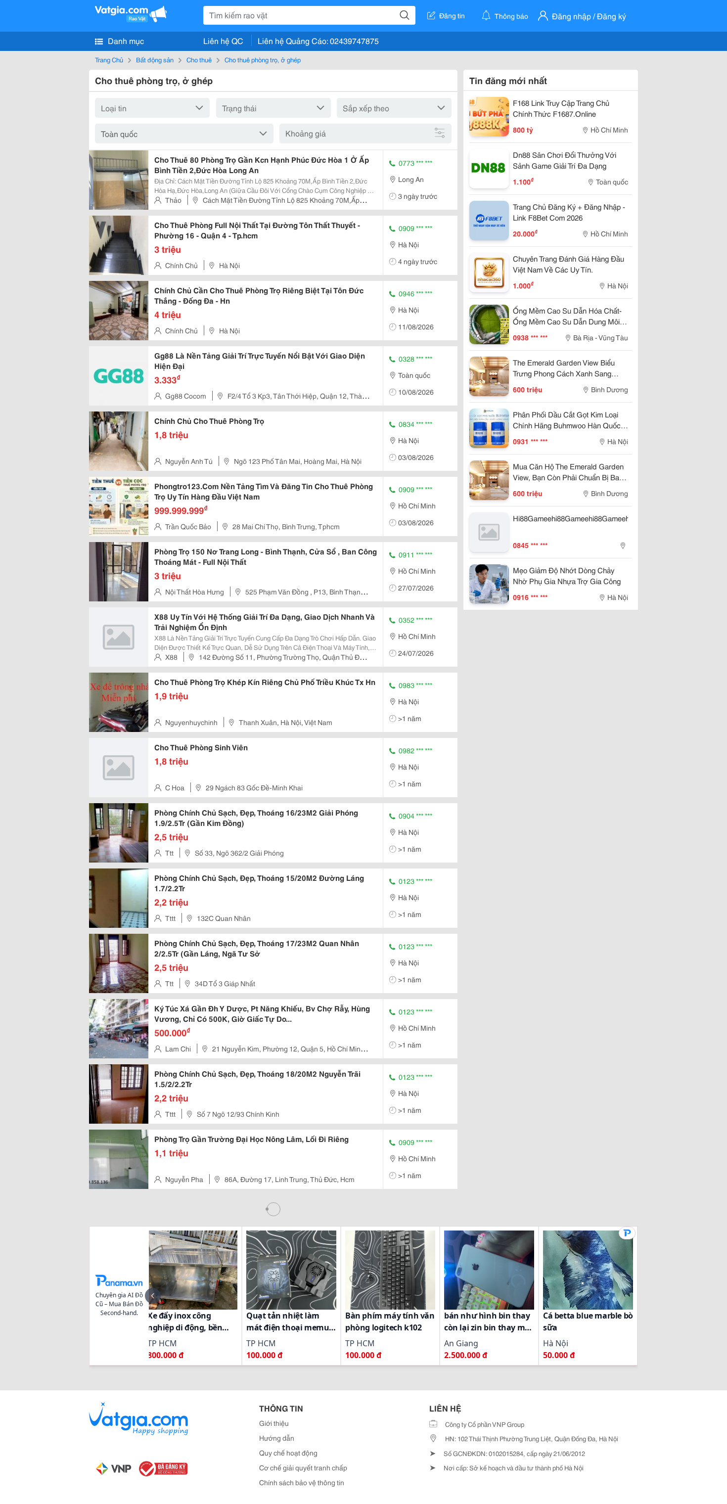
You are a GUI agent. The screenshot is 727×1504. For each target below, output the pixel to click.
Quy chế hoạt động (288, 1453)
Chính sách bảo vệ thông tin (301, 1482)
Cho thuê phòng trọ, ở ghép (263, 59)
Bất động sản (155, 59)
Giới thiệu (274, 1423)
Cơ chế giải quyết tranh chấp (303, 1467)
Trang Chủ (109, 59)
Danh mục (125, 40)
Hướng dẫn (276, 1438)
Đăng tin (452, 15)
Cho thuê (199, 59)
